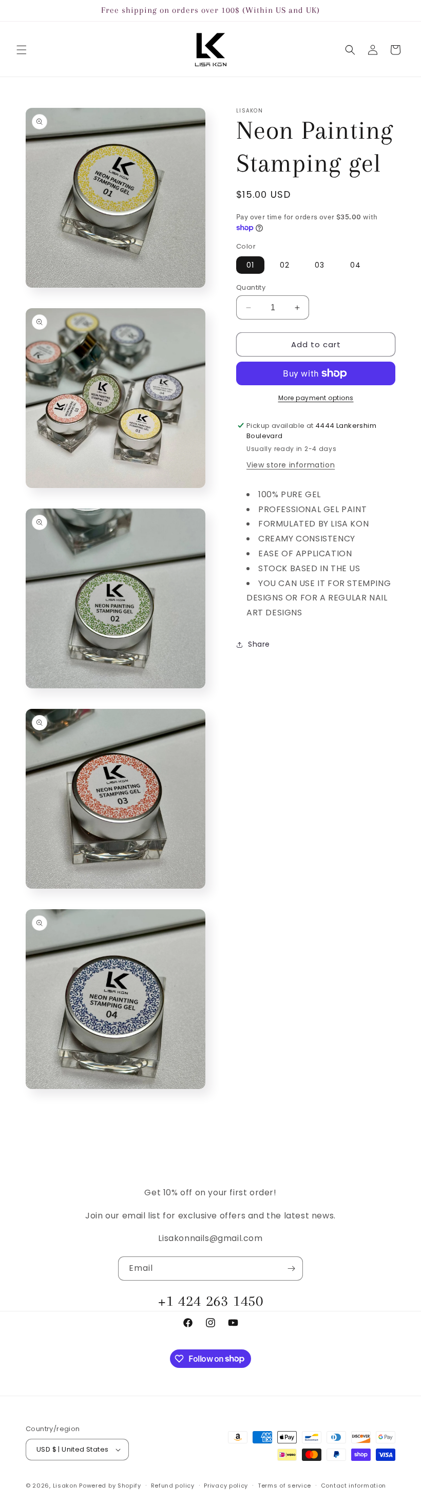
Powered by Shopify (110, 1485)
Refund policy (173, 1485)
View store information (290, 465)
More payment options (316, 397)
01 (250, 265)
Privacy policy (226, 1485)
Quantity (250, 287)
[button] (21, 50)
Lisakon (65, 1485)
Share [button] (259, 644)
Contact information (353, 1485)
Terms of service (284, 1485)
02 (285, 265)
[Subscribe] (291, 1268)
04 (355, 265)
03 (319, 265)
